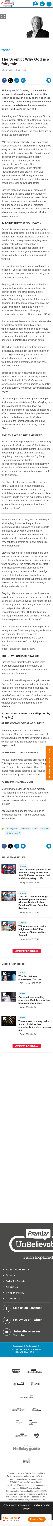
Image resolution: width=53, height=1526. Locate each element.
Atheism (25, 828)
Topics (5, 50)
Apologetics (12, 828)
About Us (12, 1287)
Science (45, 828)
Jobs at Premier (16, 1281)
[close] (28, 78)
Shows (23, 866)
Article (22, 972)
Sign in (15, 74)
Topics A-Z (18, 1346)
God (35, 828)
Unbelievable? (13, 833)
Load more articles (26, 951)
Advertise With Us (17, 1269)
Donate (10, 1275)
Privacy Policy (15, 1293)
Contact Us (13, 1298)
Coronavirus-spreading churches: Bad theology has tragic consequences (34, 1000)
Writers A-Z (31, 1346)
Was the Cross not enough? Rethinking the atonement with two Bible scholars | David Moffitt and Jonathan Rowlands (34, 902)
